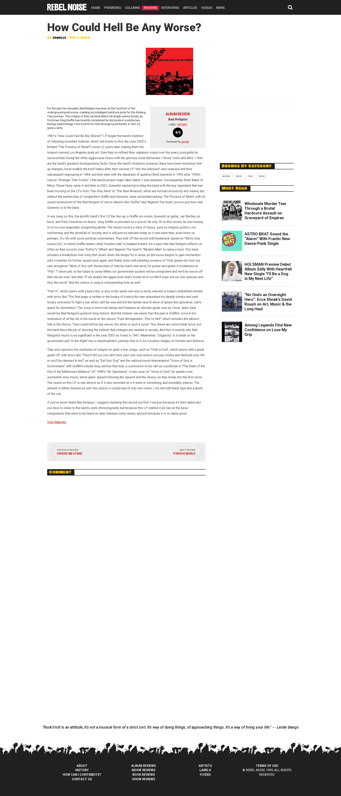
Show (262, 176)
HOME (95, 8)
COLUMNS (132, 8)
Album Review (178, 114)
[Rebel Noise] (67, 9)
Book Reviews (143, 774)
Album (226, 176)
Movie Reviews (143, 770)
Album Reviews (143, 766)
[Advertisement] (257, 131)
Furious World (184, 453)
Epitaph (182, 124)
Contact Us (82, 779)
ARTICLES (190, 8)
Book (239, 176)
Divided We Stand (69, 453)
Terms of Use (267, 766)
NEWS (220, 8)
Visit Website (56, 422)
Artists (205, 766)
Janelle (59, 37)
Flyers (205, 774)
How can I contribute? (82, 774)
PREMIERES (112, 8)
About (82, 766)
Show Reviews (143, 779)
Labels (205, 770)
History (82, 770)
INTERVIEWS (170, 8)
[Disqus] (126, 532)
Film (250, 176)
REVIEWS (150, 8)
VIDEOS (206, 8)
